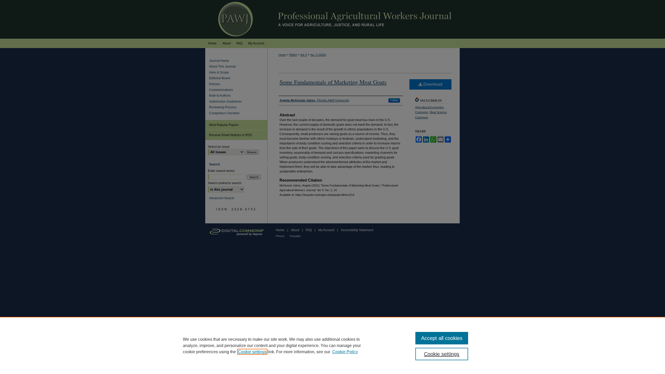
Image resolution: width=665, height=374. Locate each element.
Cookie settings (252, 352)
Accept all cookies (441, 338)
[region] (332, 345)
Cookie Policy (345, 352)
